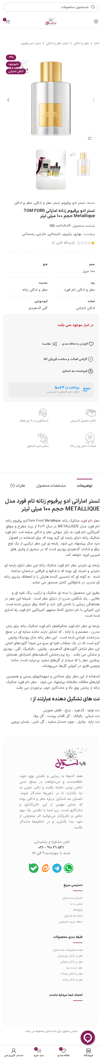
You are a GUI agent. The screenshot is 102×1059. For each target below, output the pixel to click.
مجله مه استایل (73, 916)
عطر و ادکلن (81, 43)
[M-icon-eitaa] (45, 868)
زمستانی (28, 234)
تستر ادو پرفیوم (31, 43)
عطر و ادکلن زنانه (73, 980)
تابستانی (54, 234)
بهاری (78, 234)
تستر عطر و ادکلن (57, 43)
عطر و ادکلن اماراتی (71, 962)
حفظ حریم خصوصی (71, 922)
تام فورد (87, 521)
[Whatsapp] (68, 868)
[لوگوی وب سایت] (51, 21)
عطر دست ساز (74, 968)
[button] (93, 99)
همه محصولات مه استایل (68, 950)
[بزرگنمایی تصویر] (89, 138)
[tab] (84, 485)
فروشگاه (78, 910)
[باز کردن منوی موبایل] (96, 21)
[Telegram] (57, 868)
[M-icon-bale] (33, 868)
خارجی (41, 234)
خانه (97, 43)
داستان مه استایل (72, 898)
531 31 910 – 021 (51, 847)
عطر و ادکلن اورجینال (70, 956)
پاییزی (67, 234)
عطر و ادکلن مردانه (72, 974)
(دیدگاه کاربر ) (63, 243)
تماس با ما (76, 904)
